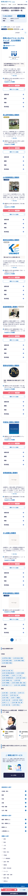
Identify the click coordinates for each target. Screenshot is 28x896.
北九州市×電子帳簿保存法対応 (7, 677)
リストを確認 (22, 890)
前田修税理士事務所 (10, 307)
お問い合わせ (6, 889)
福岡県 (10, 4)
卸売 (5, 848)
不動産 (5, 855)
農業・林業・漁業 (8, 874)
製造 (5, 842)
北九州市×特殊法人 (16, 704)
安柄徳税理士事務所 (10, 473)
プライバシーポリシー (15, 886)
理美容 (5, 865)
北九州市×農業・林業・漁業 (17, 702)
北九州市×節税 (17, 680)
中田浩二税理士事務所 (11, 422)
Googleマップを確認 (9, 82)
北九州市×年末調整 (20, 673)
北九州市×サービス (5, 702)
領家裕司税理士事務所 (11, 365)
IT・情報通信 (7, 858)
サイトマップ (6, 886)
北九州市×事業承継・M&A (7, 680)
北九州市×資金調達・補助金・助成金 (18, 682)
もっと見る (13, 775)
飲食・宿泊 (6, 852)
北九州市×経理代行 (5, 675)
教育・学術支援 (7, 868)
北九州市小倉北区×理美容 (18, 658)
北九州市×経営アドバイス (7, 685)
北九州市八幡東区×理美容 (19, 660)
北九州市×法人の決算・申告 (7, 670)
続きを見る (15, 75)
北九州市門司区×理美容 (6, 658)
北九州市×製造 (13, 692)
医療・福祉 (6, 878)
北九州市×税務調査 (5, 682)
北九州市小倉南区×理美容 (7, 660)
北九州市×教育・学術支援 (17, 700)
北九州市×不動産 (5, 697)
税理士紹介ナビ (4, 4)
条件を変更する (21, 16)
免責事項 (23, 886)
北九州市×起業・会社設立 (20, 677)
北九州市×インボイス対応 (16, 675)
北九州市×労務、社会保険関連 (19, 685)
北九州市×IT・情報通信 (15, 697)
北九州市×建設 (5, 692)
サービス (6, 871)
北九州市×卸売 (5, 695)
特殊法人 (6, 881)
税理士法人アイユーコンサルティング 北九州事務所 (13, 39)
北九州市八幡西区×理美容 (7, 662)
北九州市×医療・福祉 (6, 704)
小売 (5, 845)
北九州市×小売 (21, 692)
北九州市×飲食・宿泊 (14, 695)
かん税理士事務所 (9, 533)
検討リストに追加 (14, 89)
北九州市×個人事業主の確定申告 (8, 673)
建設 (5, 839)
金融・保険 (6, 861)
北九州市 (14, 4)
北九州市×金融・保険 (6, 700)
